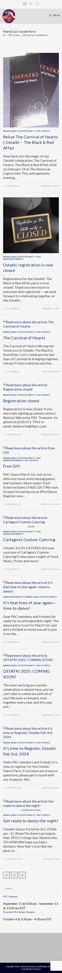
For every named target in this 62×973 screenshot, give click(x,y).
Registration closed (21, 400)
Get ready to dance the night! (30, 820)
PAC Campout (10, 896)
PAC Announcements (22, 257)
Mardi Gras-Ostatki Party (35, 35)
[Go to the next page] (22, 875)
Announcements (13, 597)
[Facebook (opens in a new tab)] (25, 3)
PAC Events (43, 131)
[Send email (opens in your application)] (36, 3)
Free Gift (11, 466)
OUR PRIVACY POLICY (31, 969)
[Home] (4, 35)
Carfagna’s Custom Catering (29, 539)
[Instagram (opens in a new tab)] (31, 3)
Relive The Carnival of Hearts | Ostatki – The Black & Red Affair (30, 142)
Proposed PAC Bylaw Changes (19, 912)
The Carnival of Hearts (24, 337)
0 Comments (12, 186)
